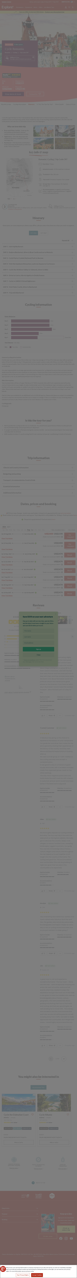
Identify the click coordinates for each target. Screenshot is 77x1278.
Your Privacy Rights (23, 1275)
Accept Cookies (37, 1275)
